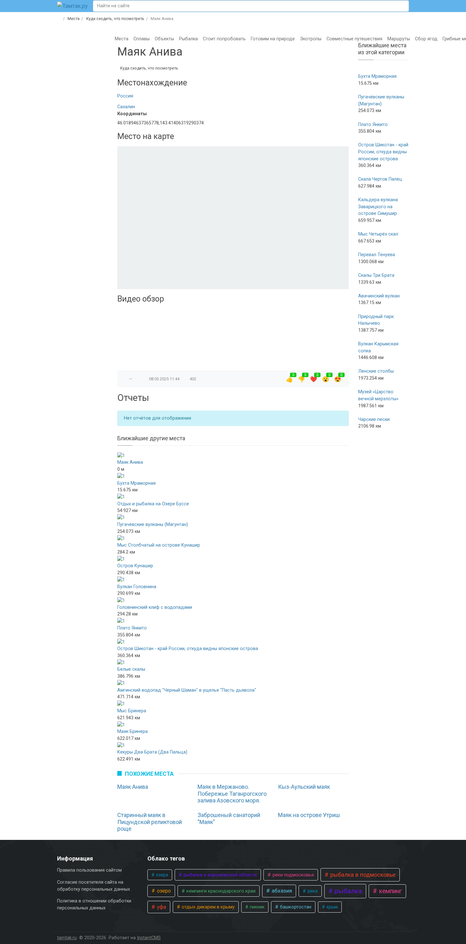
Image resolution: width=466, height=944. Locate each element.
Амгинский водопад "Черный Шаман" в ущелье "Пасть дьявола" (186, 690)
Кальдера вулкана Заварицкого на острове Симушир (378, 206)
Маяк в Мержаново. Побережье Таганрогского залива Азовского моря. (232, 793)
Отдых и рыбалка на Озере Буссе (153, 504)
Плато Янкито (132, 628)
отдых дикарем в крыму (207, 907)
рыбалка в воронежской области (219, 875)
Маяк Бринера (132, 731)
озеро (163, 891)
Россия (125, 96)
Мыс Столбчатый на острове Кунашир (158, 545)
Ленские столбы (376, 371)
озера (161, 874)
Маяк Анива (130, 462)
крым (332, 906)
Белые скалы (131, 669)
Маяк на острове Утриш (309, 815)
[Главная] (59, 18)
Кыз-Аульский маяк (304, 786)
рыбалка (347, 891)
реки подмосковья (292, 875)
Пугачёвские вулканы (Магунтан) (152, 524)
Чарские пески (374, 419)
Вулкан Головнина (136, 586)
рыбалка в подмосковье (362, 874)
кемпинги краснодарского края (220, 891)
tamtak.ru (67, 938)
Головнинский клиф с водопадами (154, 607)
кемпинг (390, 891)
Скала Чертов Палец (380, 179)
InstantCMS (149, 938)
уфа (161, 907)
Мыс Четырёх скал (378, 234)
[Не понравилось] (137, 378)
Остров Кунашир (135, 565)
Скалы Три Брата (376, 275)
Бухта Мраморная (136, 483)
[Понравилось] (124, 378)
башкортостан (295, 907)
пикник (256, 906)
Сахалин (126, 107)
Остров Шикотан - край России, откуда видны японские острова (187, 648)
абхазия (281, 890)
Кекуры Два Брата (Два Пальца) (152, 752)
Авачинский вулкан (379, 296)
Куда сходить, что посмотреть (149, 68)
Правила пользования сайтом (89, 870)
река (312, 891)
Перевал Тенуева (376, 254)
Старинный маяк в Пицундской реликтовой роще (149, 822)
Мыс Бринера (131, 711)
